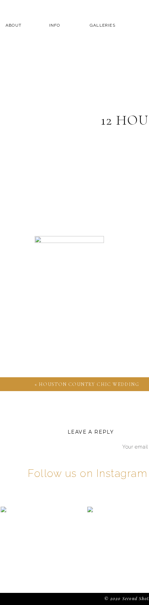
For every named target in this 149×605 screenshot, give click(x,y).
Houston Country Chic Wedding (89, 384)
